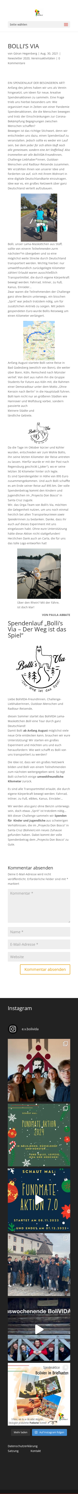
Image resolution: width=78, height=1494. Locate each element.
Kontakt (36, 1451)
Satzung (13, 1451)
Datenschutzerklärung (23, 1446)
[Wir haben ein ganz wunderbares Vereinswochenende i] (39, 1264)
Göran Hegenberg (25, 53)
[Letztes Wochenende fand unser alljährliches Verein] (39, 1070)
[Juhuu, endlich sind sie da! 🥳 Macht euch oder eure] (39, 1394)
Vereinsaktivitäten (43, 58)
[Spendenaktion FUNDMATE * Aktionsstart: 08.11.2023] (39, 1199)
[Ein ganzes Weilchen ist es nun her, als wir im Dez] (39, 1329)
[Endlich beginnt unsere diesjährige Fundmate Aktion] (39, 1135)
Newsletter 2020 (19, 58)
